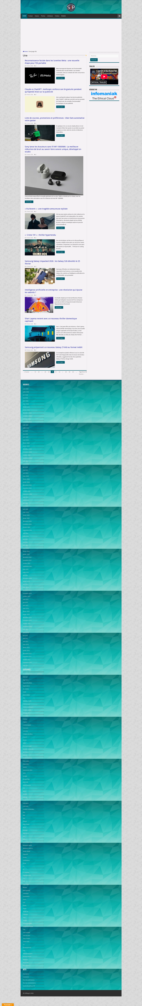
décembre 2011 (27, 653)
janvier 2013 (26, 614)
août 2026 (25, 389)
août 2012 (25, 629)
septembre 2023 (27, 494)
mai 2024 (25, 470)
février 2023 (26, 515)
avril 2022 (25, 545)
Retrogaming (26, 890)
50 (69, 372)
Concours (25, 728)
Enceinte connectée (28, 749)
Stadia (24, 905)
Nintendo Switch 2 (28, 848)
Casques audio (27, 710)
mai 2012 (25, 638)
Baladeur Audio (27, 701)
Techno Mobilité (27, 923)
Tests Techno (26, 938)
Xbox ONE (25, 962)
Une (24, 950)
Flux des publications (28, 980)
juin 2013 (25, 602)
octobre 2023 (26, 491)
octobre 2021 (26, 563)
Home (26, 51)
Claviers (25, 722)
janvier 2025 (26, 446)
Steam (24, 908)
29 (48, 372)
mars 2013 (26, 608)
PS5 (24, 881)
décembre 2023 (27, 485)
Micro (24, 827)
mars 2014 (26, 587)
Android (25, 677)
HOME (24, 16)
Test (24, 929)
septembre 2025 (27, 422)
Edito (24, 743)
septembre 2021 (27, 566)
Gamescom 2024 (27, 770)
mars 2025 (26, 440)
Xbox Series (26, 965)
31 (56, 372)
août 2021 (25, 569)
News (24, 839)
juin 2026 (25, 395)
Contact (30, 16)
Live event (25, 806)
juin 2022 (25, 539)
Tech (24, 917)
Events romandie (27, 758)
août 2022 (25, 533)
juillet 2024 (26, 464)
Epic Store (25, 752)
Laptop (25, 797)
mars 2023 (26, 512)
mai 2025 (25, 434)
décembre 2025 (27, 413)
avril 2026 (25, 401)
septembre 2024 (27, 458)
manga (25, 821)
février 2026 (26, 407)
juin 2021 (25, 575)
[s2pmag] (71, 7)
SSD (24, 902)
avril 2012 (25, 641)
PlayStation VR (27, 875)
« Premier (26, 372)
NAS (24, 836)
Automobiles (26, 695)
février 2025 (26, 443)
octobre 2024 (26, 455)
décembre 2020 (27, 578)
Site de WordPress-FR (29, 986)
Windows (25, 959)
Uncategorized (27, 947)
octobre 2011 (26, 659)
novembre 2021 (27, 560)
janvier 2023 (26, 518)
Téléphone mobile (28, 926)
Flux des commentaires (29, 983)
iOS (24, 788)
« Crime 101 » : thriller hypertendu (40, 235)
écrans (25, 740)
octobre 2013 (26, 596)
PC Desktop (26, 872)
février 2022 (26, 551)
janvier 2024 (26, 482)
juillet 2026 (26, 392)
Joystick (25, 794)
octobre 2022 (26, 527)
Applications (26, 686)
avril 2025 (25, 437)
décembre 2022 (27, 521)
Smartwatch (26, 896)
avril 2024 (25, 473)
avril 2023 (25, 509)
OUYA (24, 863)
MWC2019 (25, 833)
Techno (43, 16)
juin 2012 (25, 635)
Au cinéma (26, 689)
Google (25, 776)
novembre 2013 (27, 593)
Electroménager (27, 746)
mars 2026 (26, 404)
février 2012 (26, 647)
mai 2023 (25, 506)
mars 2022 (26, 548)
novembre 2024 (27, 452)
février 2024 (26, 479)
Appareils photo (27, 683)
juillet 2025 (26, 428)
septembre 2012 (27, 626)
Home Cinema (27, 785)
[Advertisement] (71, 34)
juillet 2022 (26, 536)
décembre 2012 (27, 617)
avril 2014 (25, 584)
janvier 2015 (26, 581)
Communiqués (27, 725)
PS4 (24, 878)
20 (38, 372)
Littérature (50, 16)
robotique (25, 893)
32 (59, 372)
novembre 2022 (27, 524)
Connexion (26, 977)
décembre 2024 (27, 449)
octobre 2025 (26, 419)
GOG (24, 773)
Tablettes (25, 914)
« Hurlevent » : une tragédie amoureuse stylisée (46, 209)
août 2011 (25, 665)
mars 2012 (26, 644)
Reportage (26, 884)
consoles (25, 731)
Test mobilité (26, 932)
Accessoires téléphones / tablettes (32, 674)
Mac (24, 812)
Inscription (26, 974)
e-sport (25, 737)
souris (24, 899)
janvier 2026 (26, 410)
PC (23, 866)
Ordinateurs (26, 860)
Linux (24, 800)
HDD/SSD (25, 782)
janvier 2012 (26, 650)
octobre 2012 (26, 623)
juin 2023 (25, 503)
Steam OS (25, 911)
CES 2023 (25, 716)
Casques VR (26, 713)
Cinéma (57, 16)
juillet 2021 (26, 572)
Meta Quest (26, 824)
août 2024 (25, 461)
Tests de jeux (26, 935)
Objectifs (25, 854)
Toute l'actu (26, 941)
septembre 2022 (27, 530)
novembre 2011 (27, 656)
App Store (25, 680)
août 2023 (25, 497)
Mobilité (63, 16)
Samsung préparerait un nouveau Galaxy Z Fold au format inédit (53, 347)
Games (37, 16)
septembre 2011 (27, 662)
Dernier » (81, 374)
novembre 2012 (27, 620)
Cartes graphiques (28, 707)
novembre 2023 (27, 488)
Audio (24, 692)
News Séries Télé (27, 842)
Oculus (25, 857)
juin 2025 (25, 431)
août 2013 (25, 599)
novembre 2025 (27, 416)
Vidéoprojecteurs (27, 953)
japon (24, 791)
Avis (24, 698)
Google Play (26, 779)
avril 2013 (25, 605)
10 (35, 372)
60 (73, 372)
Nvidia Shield (26, 851)
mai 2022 (25, 542)
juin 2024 (25, 467)
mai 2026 (25, 398)
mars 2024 (26, 476)
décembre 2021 (27, 557)
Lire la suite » (60, 78)
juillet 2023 (26, 500)
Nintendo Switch (27, 845)
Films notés (26, 761)
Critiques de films (28, 734)
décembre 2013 (27, 590)
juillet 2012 (26, 632)
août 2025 (25, 425)
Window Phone (27, 956)
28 (45, 372)
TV (23, 944)
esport (25, 755)
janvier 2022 (26, 554)
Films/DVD (26, 764)
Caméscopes (26, 704)
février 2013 (26, 611)
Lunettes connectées (28, 809)
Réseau (25, 887)
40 (66, 372)
